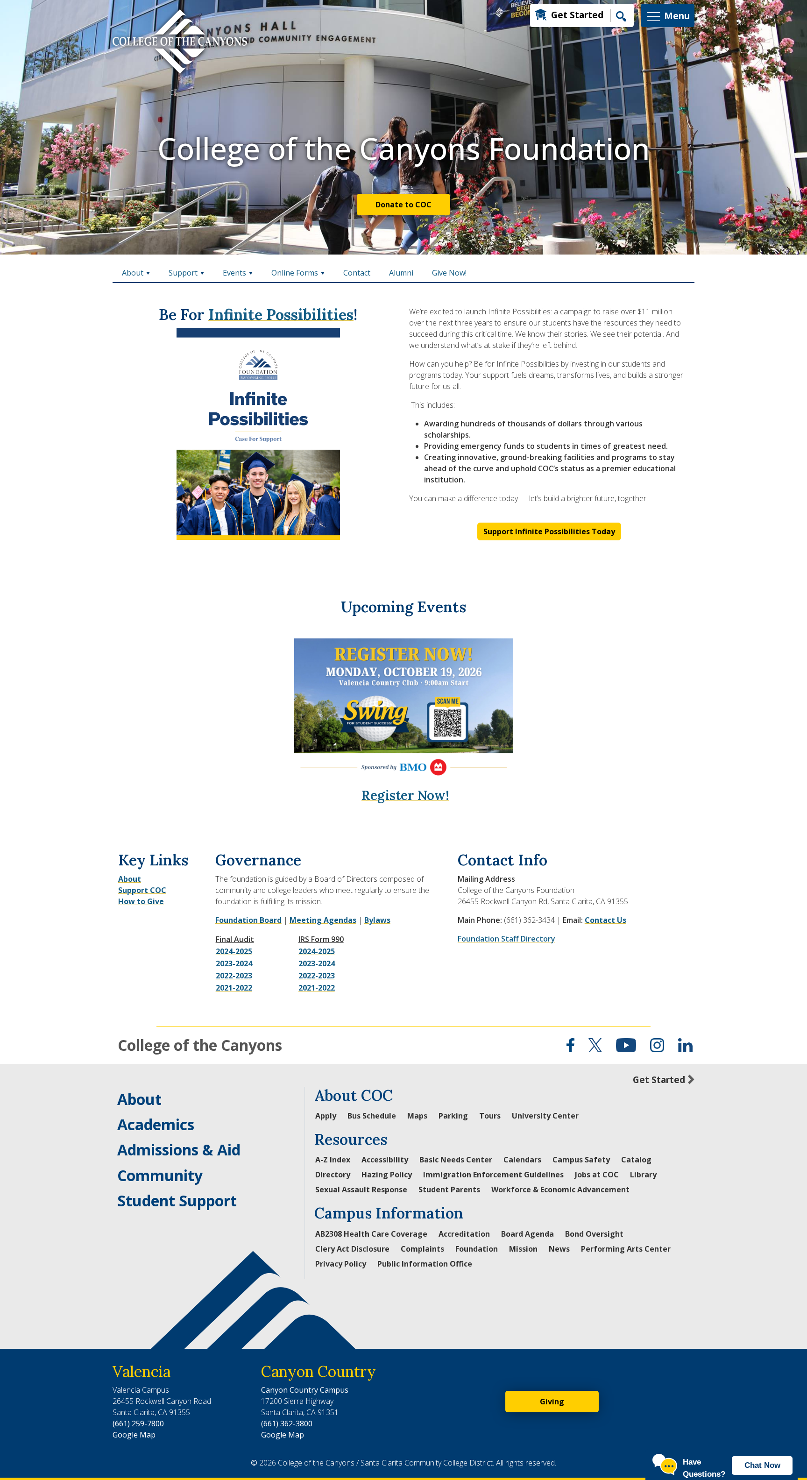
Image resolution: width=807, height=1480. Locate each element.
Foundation (236, 920)
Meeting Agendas (323, 920)
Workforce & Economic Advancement (560, 1189)
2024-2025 (234, 951)
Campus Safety (581, 1159)
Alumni (401, 273)
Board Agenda (527, 1234)
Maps (417, 1116)
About (132, 273)
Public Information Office (424, 1264)
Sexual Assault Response (361, 1189)
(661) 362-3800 (286, 1423)
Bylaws (377, 920)
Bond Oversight (594, 1234)
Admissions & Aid (179, 1150)
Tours (490, 1116)
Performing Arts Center (626, 1249)
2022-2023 (234, 975)
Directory (332, 1174)
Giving (552, 1401)
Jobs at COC (597, 1174)
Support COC (142, 890)
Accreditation (464, 1234)
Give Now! (449, 273)
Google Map (134, 1435)
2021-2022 (234, 988)
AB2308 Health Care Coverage (371, 1234)
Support (183, 273)
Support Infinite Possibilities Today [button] (549, 531)
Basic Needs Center (455, 1159)
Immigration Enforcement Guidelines (493, 1174)
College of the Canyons (200, 1045)
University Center (545, 1116)
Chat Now (762, 1465)
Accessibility (384, 1159)
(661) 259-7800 (138, 1423)
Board (270, 920)
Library (643, 1174)
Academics (155, 1124)
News (559, 1249)
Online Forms (294, 273)
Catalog (636, 1159)
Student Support (177, 1200)
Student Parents (449, 1189)
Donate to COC (403, 204)
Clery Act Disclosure (352, 1249)
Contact (356, 273)
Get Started (577, 14)
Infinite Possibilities (281, 314)
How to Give (141, 901)
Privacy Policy (340, 1264)
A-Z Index (332, 1159)
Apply (325, 1116)
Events (234, 273)
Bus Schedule (371, 1116)
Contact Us (605, 920)
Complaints (422, 1249)
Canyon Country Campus (304, 1390)
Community (160, 1175)
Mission (523, 1249)
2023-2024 (234, 963)
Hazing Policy (386, 1174)
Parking (453, 1116)
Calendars (522, 1159)
